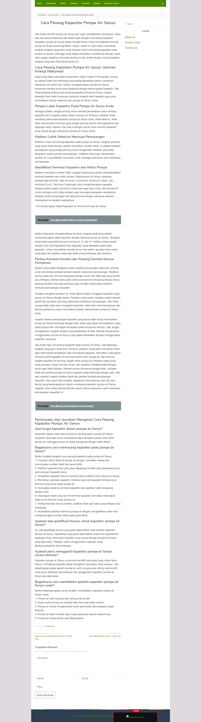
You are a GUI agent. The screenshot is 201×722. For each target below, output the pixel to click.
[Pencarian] (162, 3)
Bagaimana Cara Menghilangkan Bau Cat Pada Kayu (53, 636)
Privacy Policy (132, 42)
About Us (130, 37)
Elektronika (50, 626)
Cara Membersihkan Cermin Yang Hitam (105, 634)
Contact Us (131, 47)
